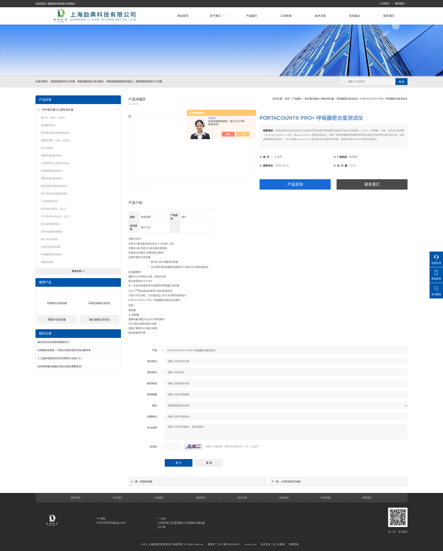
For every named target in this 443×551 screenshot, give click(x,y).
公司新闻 (285, 15)
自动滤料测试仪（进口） (54, 208)
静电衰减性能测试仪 (52, 178)
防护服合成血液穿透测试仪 (55, 132)
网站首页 (182, 15)
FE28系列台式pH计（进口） (56, 216)
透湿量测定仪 (48, 125)
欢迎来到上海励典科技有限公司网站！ (56, 3)
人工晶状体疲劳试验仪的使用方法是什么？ (60, 358)
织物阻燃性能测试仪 (52, 170)
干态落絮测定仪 (49, 201)
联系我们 (400, 3)
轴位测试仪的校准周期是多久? (53, 342)
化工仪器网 (279, 544)
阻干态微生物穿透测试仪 (54, 193)
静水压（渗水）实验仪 (53, 117)
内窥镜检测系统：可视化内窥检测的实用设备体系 (64, 350)
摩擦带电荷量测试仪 (52, 155)
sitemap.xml (250, 544)
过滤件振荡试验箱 (50, 246)
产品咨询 (295, 184)
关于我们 (215, 15)
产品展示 (251, 15)
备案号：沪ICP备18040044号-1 (224, 544)
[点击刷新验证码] (193, 447)
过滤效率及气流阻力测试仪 (55, 163)
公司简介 (385, 3)
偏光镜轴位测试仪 (99, 319)
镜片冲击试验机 (49, 239)
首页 (287, 98)
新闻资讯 (201, 497)
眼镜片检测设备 (57, 319)
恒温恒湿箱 (47, 262)
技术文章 (320, 15)
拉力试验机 (47, 148)
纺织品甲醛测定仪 (50, 224)
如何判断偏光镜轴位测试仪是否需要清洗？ (60, 366)
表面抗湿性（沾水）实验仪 (55, 140)
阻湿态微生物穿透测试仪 (54, 186)
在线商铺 (325, 497)
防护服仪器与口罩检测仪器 (57, 109)
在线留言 (354, 15)
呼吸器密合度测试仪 (52, 254)
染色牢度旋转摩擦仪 (52, 231)
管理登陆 (294, 544)
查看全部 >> (78, 271)
